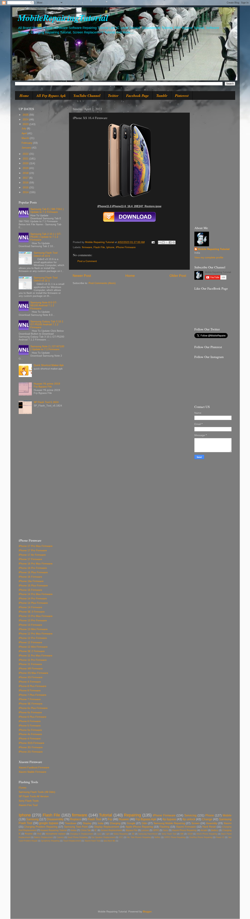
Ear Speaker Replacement (103, 837)
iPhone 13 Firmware (30, 625)
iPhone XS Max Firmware (33, 673)
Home (24, 95)
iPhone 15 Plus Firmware (33, 585)
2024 (26, 119)
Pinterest (182, 95)
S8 (133, 834)
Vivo (39, 834)
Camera (60, 837)
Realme (29, 834)
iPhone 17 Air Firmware (32, 554)
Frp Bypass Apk (146, 819)
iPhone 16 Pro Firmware (33, 568)
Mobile (227, 815)
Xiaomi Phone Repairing (184, 830)
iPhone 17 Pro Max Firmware (36, 546)
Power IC (220, 837)
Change (207, 819)
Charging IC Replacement (81, 834)
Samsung (32, 819)
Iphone (110, 247)
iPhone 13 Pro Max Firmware (36, 616)
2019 (26, 168)
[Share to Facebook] (170, 242)
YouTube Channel (86, 95)
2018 (26, 173)
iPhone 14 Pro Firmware (33, 598)
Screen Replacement (111, 830)
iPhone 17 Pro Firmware (33, 550)
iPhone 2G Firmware (31, 751)
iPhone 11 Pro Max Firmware (35, 655)
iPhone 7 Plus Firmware (32, 695)
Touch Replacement (72, 841)
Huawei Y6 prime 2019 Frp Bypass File (47, 385)
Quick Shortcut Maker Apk (49, 365)
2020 (26, 163)
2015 (26, 187)
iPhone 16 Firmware (30, 576)
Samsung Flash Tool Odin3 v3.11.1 (45, 279)
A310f (190, 834)
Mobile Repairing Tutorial (214, 249)
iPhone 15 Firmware (30, 590)
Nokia (74, 830)
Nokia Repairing (120, 834)
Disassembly (55, 819)
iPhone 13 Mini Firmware (33, 629)
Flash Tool (94, 819)
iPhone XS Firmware (30, 677)
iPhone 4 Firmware (30, 738)
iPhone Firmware (126, 247)
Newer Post (82, 276)
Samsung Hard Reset (148, 834)
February (27, 143)
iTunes (22, 787)
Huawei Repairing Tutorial (53, 830)
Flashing (164, 826)
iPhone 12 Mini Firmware (33, 646)
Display (87, 823)
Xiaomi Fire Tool (28, 805)
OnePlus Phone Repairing (200, 837)
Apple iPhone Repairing (139, 826)
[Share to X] (167, 242)
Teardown (71, 823)
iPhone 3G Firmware (31, 747)
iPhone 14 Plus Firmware (33, 603)
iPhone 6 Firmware (30, 721)
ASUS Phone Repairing (206, 834)
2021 (26, 158)
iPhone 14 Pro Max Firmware (36, 594)
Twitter (113, 95)
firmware (87, 247)
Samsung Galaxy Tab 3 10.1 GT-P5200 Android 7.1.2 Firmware (46, 324)
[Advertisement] (41, 478)
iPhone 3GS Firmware (31, 743)
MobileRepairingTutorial (63, 17)
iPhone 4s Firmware (30, 734)
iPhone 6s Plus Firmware (33, 708)
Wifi (181, 834)
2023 (26, 124)
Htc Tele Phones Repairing (139, 837)
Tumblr (161, 95)
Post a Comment (87, 261)
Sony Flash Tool (169, 834)
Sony (165, 830)
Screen (195, 823)
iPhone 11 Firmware (30, 664)
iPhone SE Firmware (30, 703)
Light (107, 834)
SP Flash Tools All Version (34, 796)
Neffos (157, 837)
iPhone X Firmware (30, 681)
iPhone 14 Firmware (30, 607)
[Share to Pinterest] (174, 242)
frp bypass (169, 819)
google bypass (48, 823)
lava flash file (109, 841)
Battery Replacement (43, 837)
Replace (75, 819)
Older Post (177, 276)
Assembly (211, 823)
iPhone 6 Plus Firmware (32, 716)
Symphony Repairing (50, 841)
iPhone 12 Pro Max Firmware (36, 633)
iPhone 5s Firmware (30, 730)
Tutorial (105, 815)
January (27, 147)
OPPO (156, 830)
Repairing (132, 815)
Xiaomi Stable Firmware (32, 772)
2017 (26, 177)
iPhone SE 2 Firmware (32, 651)
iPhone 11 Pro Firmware (33, 660)
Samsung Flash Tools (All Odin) (37, 792)
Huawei (124, 819)
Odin (144, 823)
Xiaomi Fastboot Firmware (34, 767)
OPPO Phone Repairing (174, 837)
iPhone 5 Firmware (30, 725)
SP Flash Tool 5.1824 (46, 402)
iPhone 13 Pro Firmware (33, 620)
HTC (121, 837)
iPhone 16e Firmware (31, 581)
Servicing (190, 815)
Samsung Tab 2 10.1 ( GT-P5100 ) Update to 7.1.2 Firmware (45, 237)
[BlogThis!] (163, 242)
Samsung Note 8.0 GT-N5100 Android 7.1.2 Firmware (43, 305)
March (26, 138)
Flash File (99, 247)
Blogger (147, 911)
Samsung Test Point (76, 826)
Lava (99, 834)
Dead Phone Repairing (78, 837)
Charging (115, 823)
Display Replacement (106, 826)
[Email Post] (153, 242)
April (24, 133)
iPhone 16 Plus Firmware (33, 572)
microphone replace (56, 834)
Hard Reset (209, 826)
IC (96, 830)
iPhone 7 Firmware (30, 699)
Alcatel (204, 830)
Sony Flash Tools (29, 800)
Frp (110, 819)
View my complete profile (208, 257)
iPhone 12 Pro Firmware (33, 638)
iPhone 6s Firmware (30, 712)
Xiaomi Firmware (186, 826)
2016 (26, 182)
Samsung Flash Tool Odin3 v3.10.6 (45, 254)
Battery (214, 830)
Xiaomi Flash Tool (92, 841)
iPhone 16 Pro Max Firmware (36, 563)
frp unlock (189, 819)
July (24, 128)
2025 (26, 114)
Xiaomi (228, 823)
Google (131, 823)
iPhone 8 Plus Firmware (32, 686)
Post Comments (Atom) (102, 283)
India (100, 823)
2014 (26, 192)
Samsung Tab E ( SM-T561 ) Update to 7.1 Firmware (47, 210)
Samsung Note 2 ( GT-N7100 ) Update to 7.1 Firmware (47, 348)
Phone (209, 815)
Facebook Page (137, 95)
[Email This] (160, 242)
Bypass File (131, 830)
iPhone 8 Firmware (30, 690)
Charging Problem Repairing (40, 826)
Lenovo (145, 830)
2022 (26, 153)
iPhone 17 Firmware (30, 559)
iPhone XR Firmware (31, 668)
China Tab (86, 830)
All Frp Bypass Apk (51, 95)
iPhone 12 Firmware (30, 642)
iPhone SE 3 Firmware (32, 611)
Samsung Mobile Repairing (169, 823)
